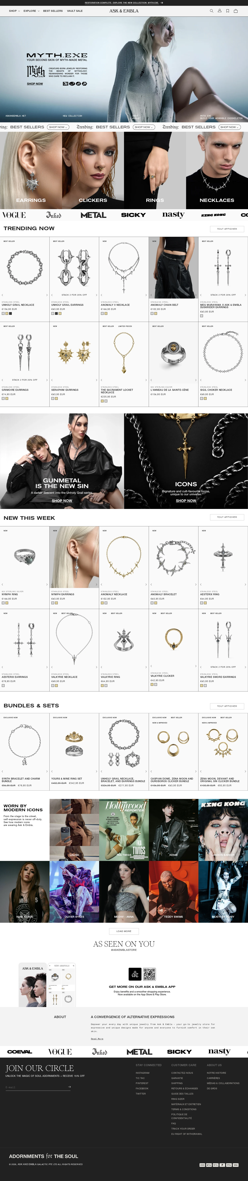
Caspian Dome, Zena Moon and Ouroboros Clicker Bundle (172, 780)
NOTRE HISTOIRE (216, 1073)
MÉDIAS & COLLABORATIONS (223, 1083)
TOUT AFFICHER (227, 229)
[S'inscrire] (67, 1087)
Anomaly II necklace (115, 305)
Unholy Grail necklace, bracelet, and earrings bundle (123, 780)
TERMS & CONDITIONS (184, 1110)
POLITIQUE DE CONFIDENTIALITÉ (181, 1117)
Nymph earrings (62, 595)
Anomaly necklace (114, 595)
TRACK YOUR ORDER (183, 1129)
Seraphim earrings (64, 390)
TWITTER (141, 1094)
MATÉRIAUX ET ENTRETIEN (186, 1104)
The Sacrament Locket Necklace (117, 391)
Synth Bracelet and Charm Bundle (21, 780)
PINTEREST (142, 1083)
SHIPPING (177, 1083)
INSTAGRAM (142, 1073)
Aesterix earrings (15, 677)
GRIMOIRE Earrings (15, 390)
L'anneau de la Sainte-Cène (170, 390)
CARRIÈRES (213, 1078)
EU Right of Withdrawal (186, 1134)
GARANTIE (177, 1078)
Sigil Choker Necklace (216, 390)
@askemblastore (124, 950)
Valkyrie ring (110, 677)
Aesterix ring (209, 595)
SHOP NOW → (35, 127)
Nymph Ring (10, 595)
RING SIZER (177, 1099)
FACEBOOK (142, 1089)
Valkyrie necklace (64, 677)
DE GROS (212, 1089)
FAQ (173, 1124)
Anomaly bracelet (164, 595)
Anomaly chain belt (164, 305)
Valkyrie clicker (162, 676)
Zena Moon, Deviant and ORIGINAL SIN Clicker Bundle (220, 780)
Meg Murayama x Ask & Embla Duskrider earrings (221, 306)
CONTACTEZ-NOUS (182, 1073)
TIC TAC (140, 1078)
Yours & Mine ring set (66, 779)
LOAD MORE (124, 931)
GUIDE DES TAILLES (182, 1094)
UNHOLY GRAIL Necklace (18, 305)
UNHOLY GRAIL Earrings (67, 305)
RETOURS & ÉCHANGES (184, 1089)
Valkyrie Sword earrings (218, 677)
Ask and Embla (27, 1164)
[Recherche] (212, 11)
